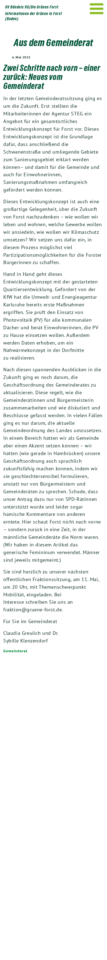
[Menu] (96, 8)
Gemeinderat (15, 650)
